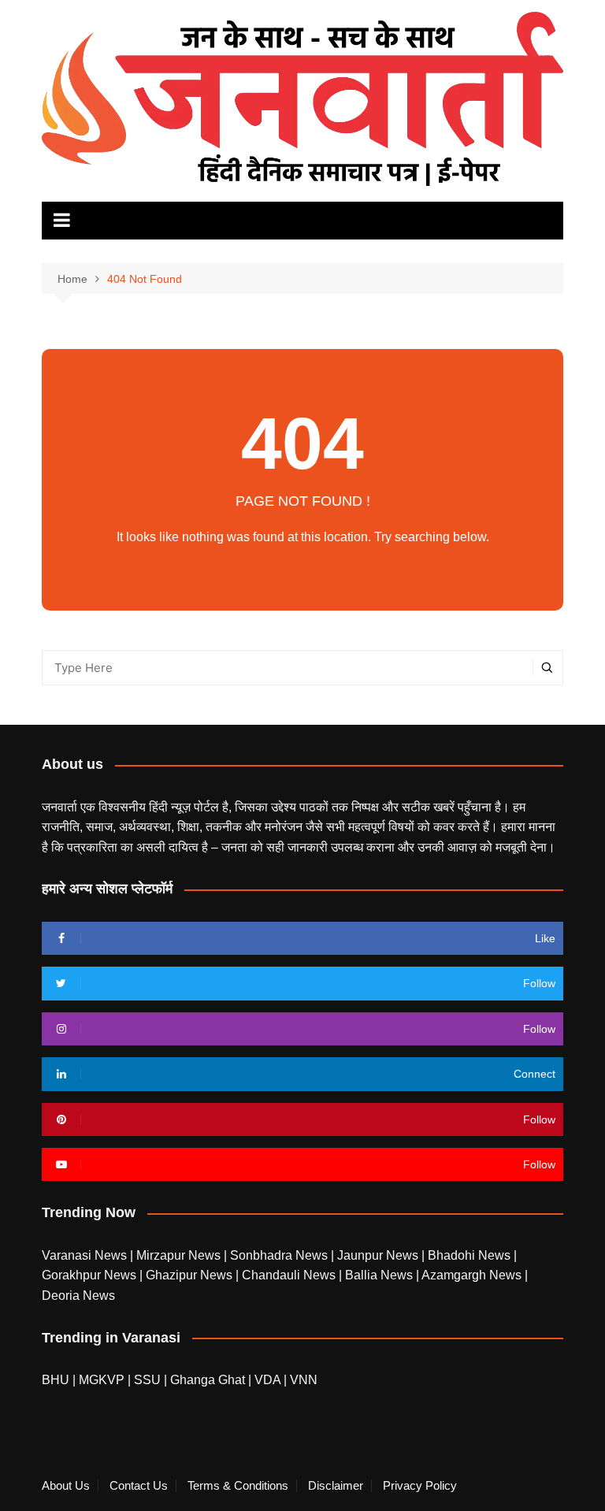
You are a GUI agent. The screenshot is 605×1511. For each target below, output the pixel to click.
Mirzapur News (180, 1255)
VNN (303, 1380)
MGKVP (101, 1380)
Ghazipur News (191, 1275)
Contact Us (138, 1485)
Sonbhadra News (280, 1255)
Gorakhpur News (90, 1275)
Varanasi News (86, 1255)
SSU (149, 1380)
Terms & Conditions (237, 1485)
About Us (66, 1485)
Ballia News (380, 1275)
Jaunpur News (379, 1255)
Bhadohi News (471, 1255)
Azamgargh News (473, 1275)
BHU (55, 1380)
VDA (269, 1380)
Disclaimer (335, 1485)
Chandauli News (290, 1275)
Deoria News (78, 1295)
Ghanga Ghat (207, 1380)
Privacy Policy (420, 1485)
